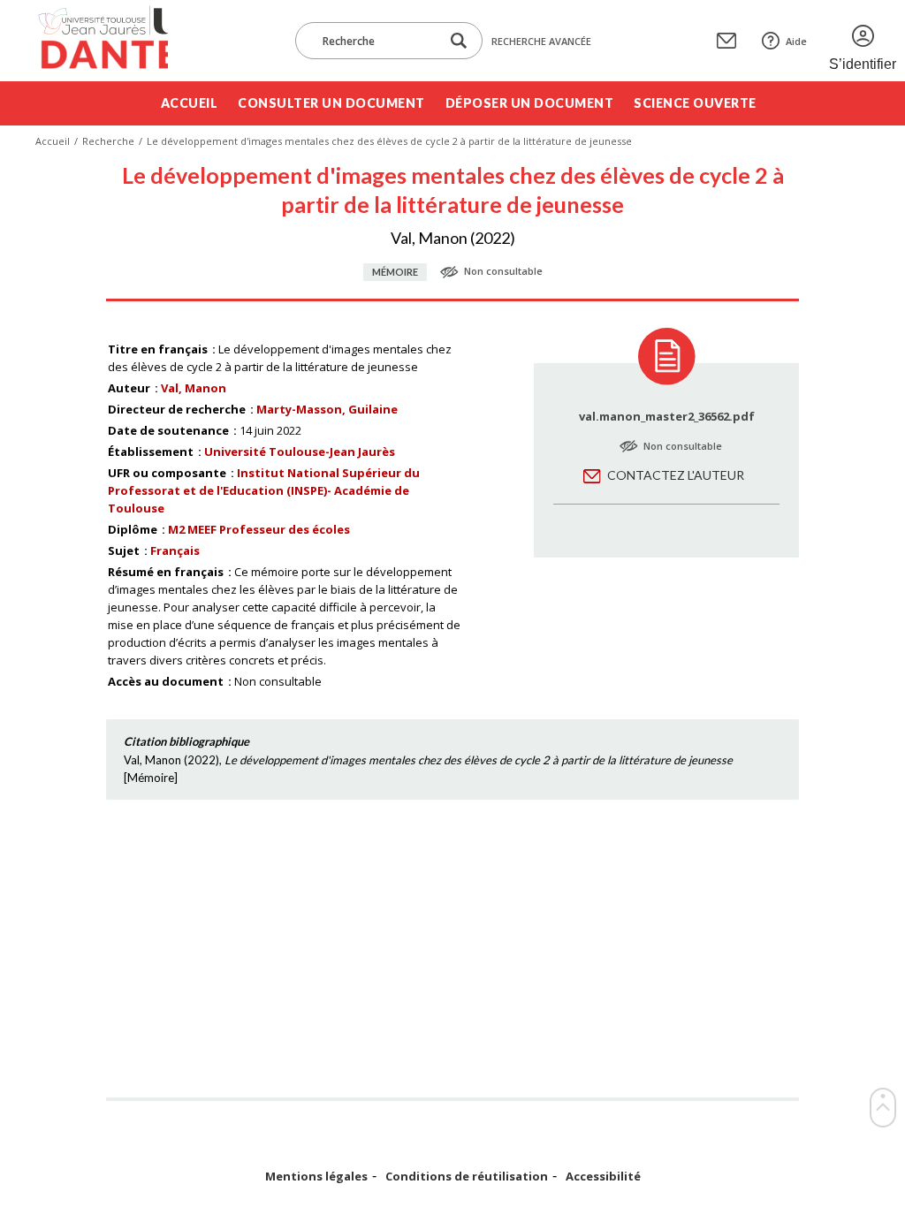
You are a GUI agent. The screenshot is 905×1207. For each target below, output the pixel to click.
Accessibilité (603, 1176)
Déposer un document (529, 102)
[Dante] (101, 40)
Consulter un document (331, 102)
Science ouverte (695, 102)
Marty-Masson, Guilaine (327, 409)
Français (175, 550)
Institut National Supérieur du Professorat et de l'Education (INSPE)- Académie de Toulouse (264, 490)
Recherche (108, 141)
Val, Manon (193, 388)
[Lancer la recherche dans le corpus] (458, 41)
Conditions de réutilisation (466, 1176)
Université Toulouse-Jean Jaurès (299, 451)
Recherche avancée (541, 41)
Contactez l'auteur (675, 474)
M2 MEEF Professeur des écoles (259, 529)
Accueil (189, 102)
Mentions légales (316, 1176)
